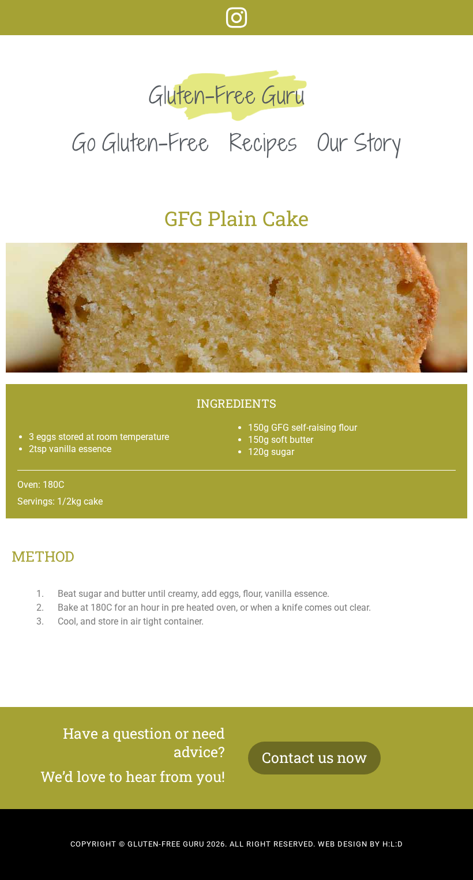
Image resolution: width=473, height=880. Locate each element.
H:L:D (392, 844)
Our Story (359, 142)
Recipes (263, 142)
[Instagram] (237, 17)
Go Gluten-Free (140, 142)
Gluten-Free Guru (227, 95)
